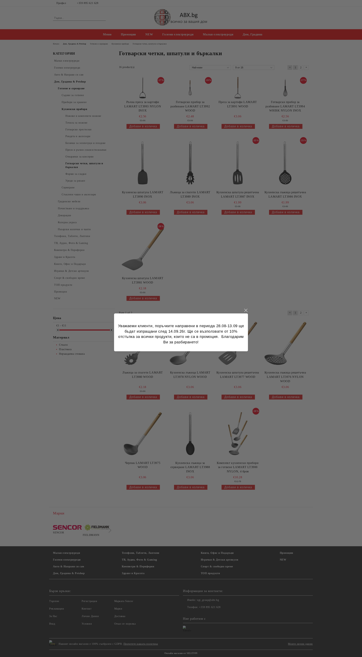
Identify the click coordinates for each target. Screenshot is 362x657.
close (245, 310)
